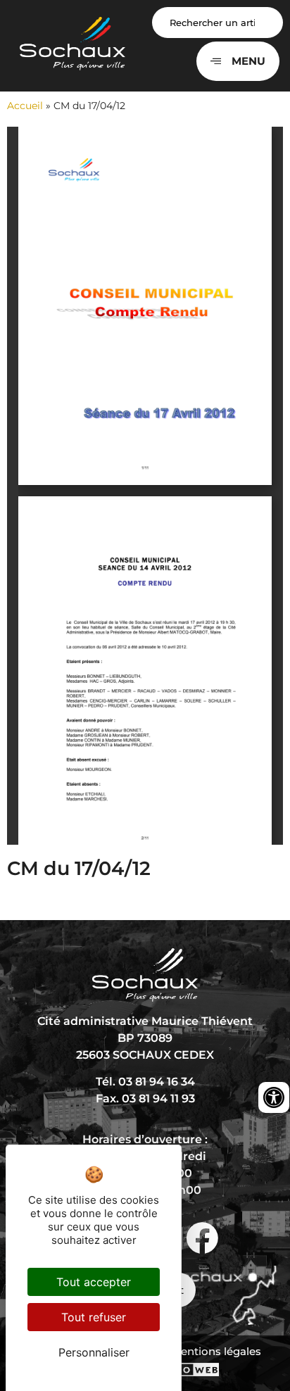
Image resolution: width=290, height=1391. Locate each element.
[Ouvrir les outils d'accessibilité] (273, 1097)
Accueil (25, 105)
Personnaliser (94, 1352)
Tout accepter (93, 1282)
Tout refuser (93, 1317)
